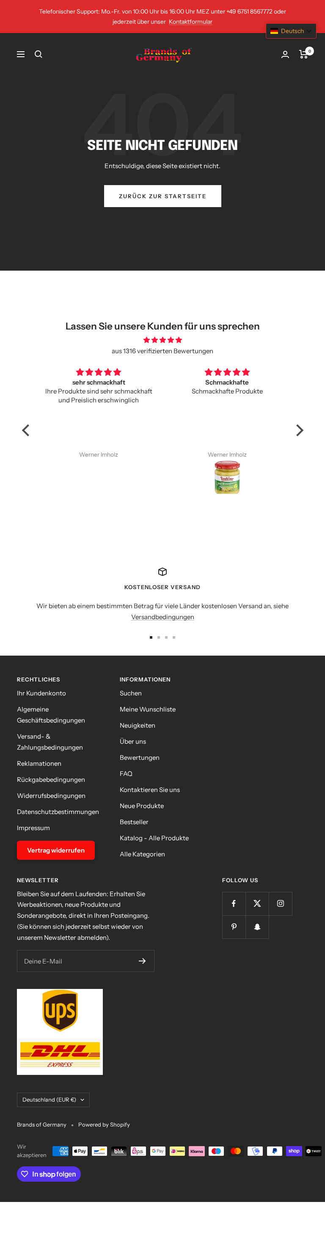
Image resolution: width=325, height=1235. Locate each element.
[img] (162, 340)
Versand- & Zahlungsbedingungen (50, 741)
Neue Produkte (142, 806)
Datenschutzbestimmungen (58, 812)
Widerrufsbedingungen (51, 796)
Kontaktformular (190, 21)
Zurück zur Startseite (163, 196)
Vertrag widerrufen (56, 850)
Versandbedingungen (162, 617)
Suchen (131, 693)
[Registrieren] (142, 961)
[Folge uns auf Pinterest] (233, 927)
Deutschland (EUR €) (49, 1099)
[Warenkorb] (303, 54)
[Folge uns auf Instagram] (280, 903)
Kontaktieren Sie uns (150, 790)
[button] (27, 430)
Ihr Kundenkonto (41, 693)
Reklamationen (39, 763)
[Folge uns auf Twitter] (257, 903)
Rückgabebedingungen (51, 779)
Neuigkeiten (137, 725)
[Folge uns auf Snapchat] (257, 927)
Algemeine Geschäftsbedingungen (51, 714)
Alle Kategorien (142, 854)
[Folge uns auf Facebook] (233, 903)
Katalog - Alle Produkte (154, 838)
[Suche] (38, 54)
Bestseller (134, 822)
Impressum (33, 828)
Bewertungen (140, 757)
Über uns (133, 741)
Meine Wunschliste (148, 709)
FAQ (126, 774)
